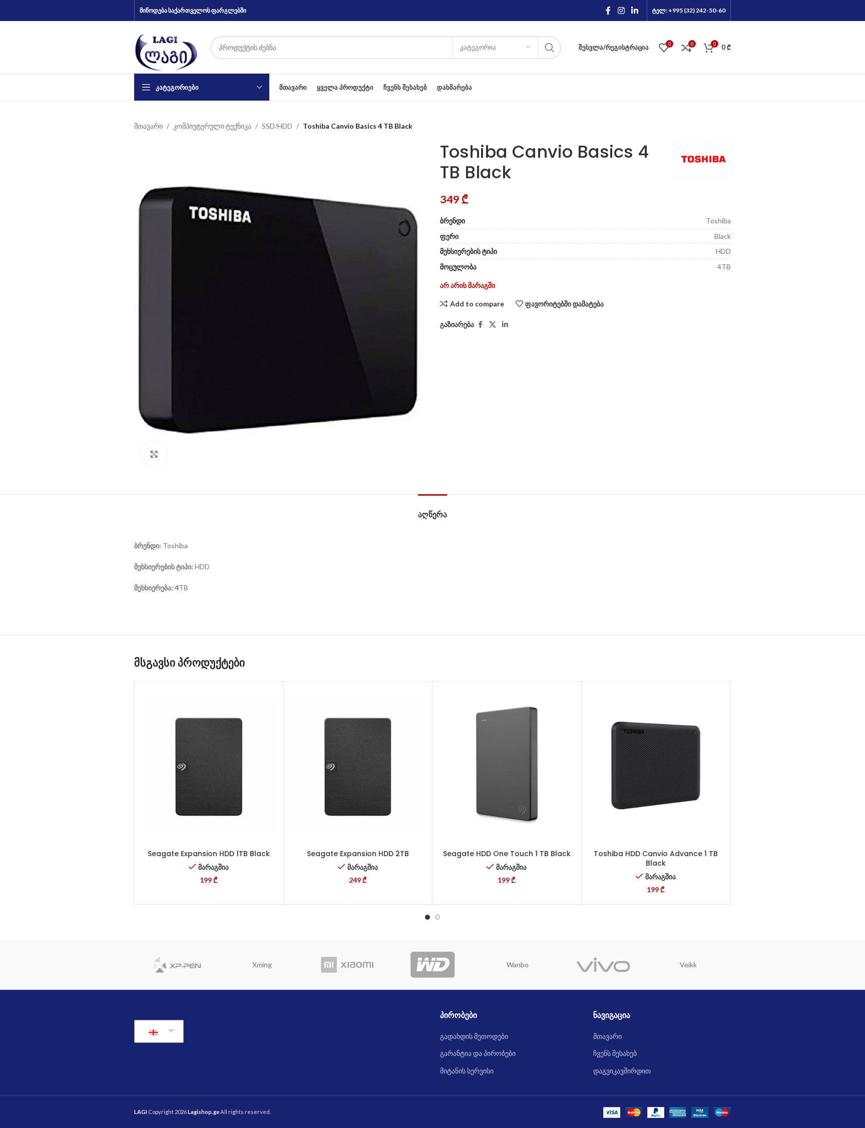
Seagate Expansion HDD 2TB (358, 854)
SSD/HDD (277, 126)
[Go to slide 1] (427, 917)
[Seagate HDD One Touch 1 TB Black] (507, 765)
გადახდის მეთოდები (474, 1036)
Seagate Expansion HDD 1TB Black (209, 854)
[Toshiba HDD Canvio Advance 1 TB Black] (656, 765)
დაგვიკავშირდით (622, 1070)
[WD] (432, 965)
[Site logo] (167, 46)
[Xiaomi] (347, 965)
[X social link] (492, 324)
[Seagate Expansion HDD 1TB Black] (209, 765)
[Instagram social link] (621, 10)
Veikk (688, 964)
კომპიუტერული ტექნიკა (212, 126)
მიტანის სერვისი (467, 1070)
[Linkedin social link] (635, 10)
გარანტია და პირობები (478, 1053)
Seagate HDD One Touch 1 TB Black (507, 854)
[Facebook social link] (608, 10)
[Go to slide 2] (437, 917)
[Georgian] (157, 1031)
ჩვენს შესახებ (615, 1053)
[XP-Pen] (176, 965)
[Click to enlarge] (154, 454)
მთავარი (148, 126)
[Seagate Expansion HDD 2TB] (358, 765)
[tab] (432, 509)
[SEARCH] (549, 47)
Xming (262, 964)
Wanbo (518, 964)
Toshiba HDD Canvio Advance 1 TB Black (656, 859)
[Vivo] (602, 965)
